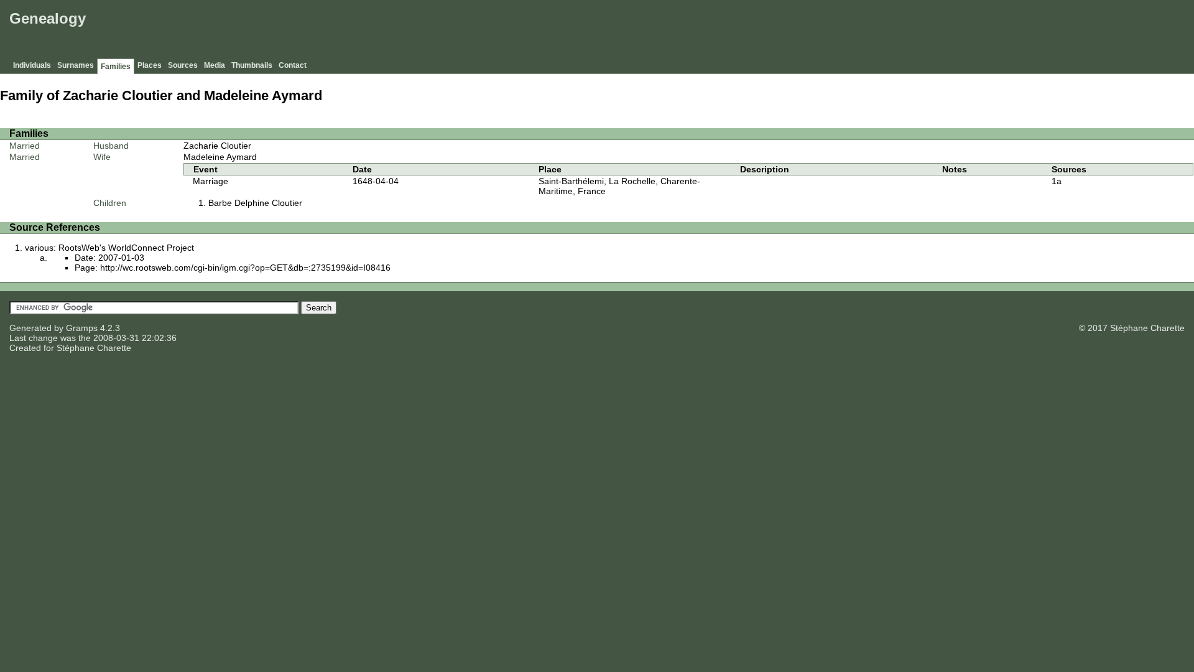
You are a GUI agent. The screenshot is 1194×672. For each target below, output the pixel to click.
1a (1057, 181)
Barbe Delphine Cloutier (255, 203)
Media (214, 65)
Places (149, 65)
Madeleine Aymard (220, 157)
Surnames (75, 65)
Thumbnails (251, 65)
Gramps (82, 328)
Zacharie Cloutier (217, 146)
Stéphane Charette (94, 348)
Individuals (32, 65)
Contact (293, 65)
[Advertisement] (964, 31)
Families (116, 66)
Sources (183, 65)
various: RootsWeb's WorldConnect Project (109, 248)
